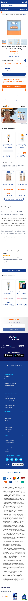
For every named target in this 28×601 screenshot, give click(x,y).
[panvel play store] (19, 355)
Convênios (6, 403)
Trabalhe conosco (8, 378)
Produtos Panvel (8, 429)
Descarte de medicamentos (10, 387)
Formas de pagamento (9, 442)
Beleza (5, 413)
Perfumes (6, 422)
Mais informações (14, 56)
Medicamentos (7, 416)
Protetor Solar (19, 14)
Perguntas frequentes (9, 440)
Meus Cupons (5, 11)
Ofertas (6, 449)
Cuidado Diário (7, 418)
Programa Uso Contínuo (9, 405)
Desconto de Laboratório (10, 400)
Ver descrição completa (6, 240)
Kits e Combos (11, 11)
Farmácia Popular (8, 407)
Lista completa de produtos (14, 199)
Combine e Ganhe (23, 11)
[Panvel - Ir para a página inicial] (11, 2)
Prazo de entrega (8, 444)
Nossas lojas (7, 390)
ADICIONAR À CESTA (14, 74)
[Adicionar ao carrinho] (26, 134)
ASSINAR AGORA (14, 329)
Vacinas (6, 396)
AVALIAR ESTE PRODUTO (14, 270)
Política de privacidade (9, 385)
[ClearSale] (4, 596)
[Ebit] (15, 596)
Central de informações (9, 438)
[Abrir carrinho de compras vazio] (26, 2)
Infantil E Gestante (8, 425)
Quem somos (7, 376)
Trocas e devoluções (8, 447)
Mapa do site (7, 451)
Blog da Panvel (7, 381)
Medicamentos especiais (9, 398)
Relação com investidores (10, 383)
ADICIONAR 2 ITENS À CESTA (14, 86)
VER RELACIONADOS (14, 90)
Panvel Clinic (7, 431)
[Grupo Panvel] (6, 587)
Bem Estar (6, 420)
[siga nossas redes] (7, 459)
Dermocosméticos (11, 14)
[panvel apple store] (8, 355)
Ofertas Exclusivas (17, 11)
